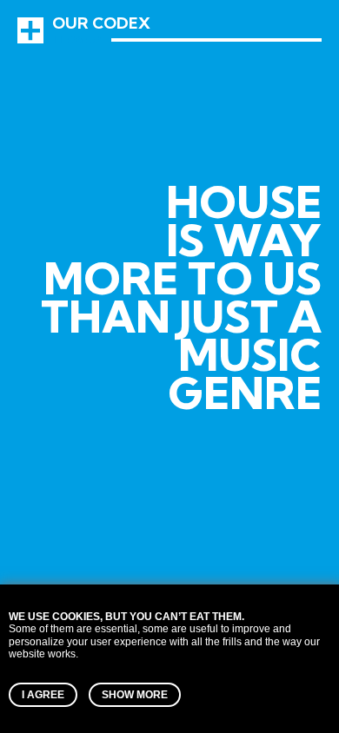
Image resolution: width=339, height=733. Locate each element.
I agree (43, 695)
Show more (135, 695)
